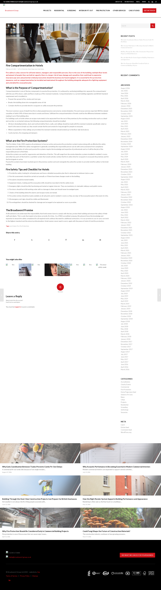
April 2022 (124, 217)
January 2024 (125, 167)
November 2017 (126, 344)
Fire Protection (23, 69)
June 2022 (124, 212)
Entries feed (125, 427)
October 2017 (126, 347)
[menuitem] (118, 1)
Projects (123, 402)
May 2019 (124, 299)
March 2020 (125, 276)
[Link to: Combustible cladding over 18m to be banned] (63, 270)
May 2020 (124, 271)
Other (123, 400)
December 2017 (126, 342)
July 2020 (124, 266)
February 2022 (126, 222)
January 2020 (125, 281)
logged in (18, 307)
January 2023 (125, 195)
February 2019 (126, 306)
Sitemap (35, 576)
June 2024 (124, 154)
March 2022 (125, 220)
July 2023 (124, 182)
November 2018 (126, 314)
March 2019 (125, 304)
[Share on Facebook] (14, 240)
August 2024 (125, 149)
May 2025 (124, 126)
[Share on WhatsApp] (48, 240)
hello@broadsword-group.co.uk (19, 557)
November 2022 (126, 200)
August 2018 (125, 321)
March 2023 (125, 190)
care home (13, 226)
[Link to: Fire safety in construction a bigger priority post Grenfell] (76, 270)
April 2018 (124, 331)
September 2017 (127, 349)
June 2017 (124, 357)
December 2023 (126, 169)
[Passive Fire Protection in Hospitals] (2, 295)
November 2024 (126, 141)
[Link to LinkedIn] (152, 2)
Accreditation (125, 382)
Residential (124, 405)
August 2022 (125, 207)
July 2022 (124, 210)
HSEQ (138, 1)
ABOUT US (118, 1)
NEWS (144, 1)
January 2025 (125, 136)
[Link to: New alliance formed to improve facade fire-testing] (12, 270)
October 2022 (126, 202)
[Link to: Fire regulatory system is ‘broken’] (38, 270)
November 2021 (126, 230)
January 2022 (125, 225)
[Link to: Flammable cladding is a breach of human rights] (25, 270)
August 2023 (125, 179)
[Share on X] (31, 240)
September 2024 (127, 146)
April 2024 (124, 159)
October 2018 (126, 316)
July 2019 (124, 293)
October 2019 (126, 286)
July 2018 (124, 324)
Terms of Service (11, 576)
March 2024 (125, 162)
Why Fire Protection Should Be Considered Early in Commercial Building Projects (135, 64)
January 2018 (125, 339)
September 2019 (127, 288)
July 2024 (124, 151)
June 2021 (124, 243)
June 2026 (124, 93)
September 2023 (127, 177)
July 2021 (124, 240)
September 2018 (127, 319)
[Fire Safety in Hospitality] (159, 295)
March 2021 (125, 250)
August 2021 (125, 238)
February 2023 (126, 192)
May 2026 (124, 96)
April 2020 (124, 273)
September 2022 (127, 205)
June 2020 (124, 268)
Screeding (124, 407)
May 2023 (124, 184)
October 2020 (126, 263)
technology (124, 410)
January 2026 (125, 106)
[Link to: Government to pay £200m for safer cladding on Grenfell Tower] (89, 270)
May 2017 (124, 359)
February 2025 (126, 134)
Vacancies (124, 412)
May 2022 (124, 215)
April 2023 (124, 187)
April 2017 (124, 362)
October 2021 (126, 233)
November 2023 (126, 172)
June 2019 (124, 296)
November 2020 (126, 261)
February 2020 (126, 278)
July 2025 (124, 121)
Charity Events (126, 384)
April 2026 (124, 98)
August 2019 (125, 291)
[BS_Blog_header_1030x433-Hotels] (57, 43)
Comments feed (126, 430)
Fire (18, 226)
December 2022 (126, 197)
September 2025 (127, 116)
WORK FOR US (129, 1)
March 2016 (125, 369)
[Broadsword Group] (11, 10)
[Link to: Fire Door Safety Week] (102, 270)
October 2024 (126, 144)
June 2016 (124, 364)
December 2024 (126, 139)
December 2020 (126, 258)
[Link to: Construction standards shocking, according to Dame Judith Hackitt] (51, 270)
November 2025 (126, 111)
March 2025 (125, 131)
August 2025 (125, 119)
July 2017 (124, 354)
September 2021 (127, 235)
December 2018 (126, 311)
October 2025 (126, 114)
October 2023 (126, 174)
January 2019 (125, 309)
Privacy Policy (25, 576)
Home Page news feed (34, 69)
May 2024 (124, 157)
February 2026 (126, 103)
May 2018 (124, 329)
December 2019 (126, 283)
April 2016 (124, 367)
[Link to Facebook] (156, 2)
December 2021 (126, 228)
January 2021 (125, 255)
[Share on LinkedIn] (83, 240)
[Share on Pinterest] (66, 240)
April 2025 (124, 129)
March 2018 (125, 334)
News (42, 69)
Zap (38, 572)
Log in (123, 425)
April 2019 (124, 301)
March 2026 (125, 101)
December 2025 (126, 108)
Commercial (125, 387)
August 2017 (125, 352)
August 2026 (125, 88)
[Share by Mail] (100, 240)
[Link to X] (149, 2)
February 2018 (126, 336)
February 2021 (126, 253)
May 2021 (124, 245)
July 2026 (124, 91)
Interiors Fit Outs (127, 395)
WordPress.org (126, 432)
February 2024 (126, 164)
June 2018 (124, 326)
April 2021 (124, 248)
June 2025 (124, 124)
